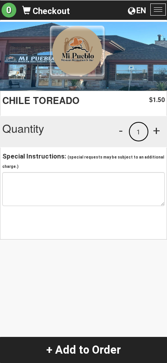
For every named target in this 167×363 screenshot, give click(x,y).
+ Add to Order (83, 349)
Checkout (50, 11)
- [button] (121, 130)
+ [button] (156, 130)
